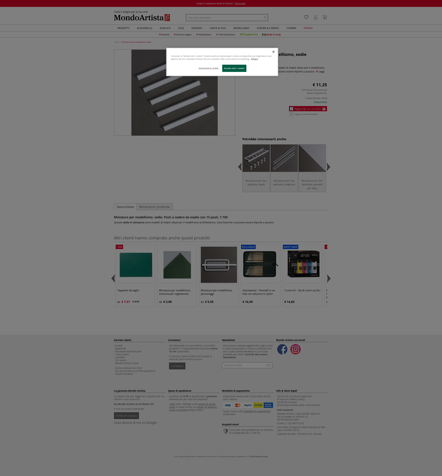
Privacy (254, 59)
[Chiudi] (273, 52)
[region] (222, 62)
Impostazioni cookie (209, 68)
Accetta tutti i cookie (234, 68)
